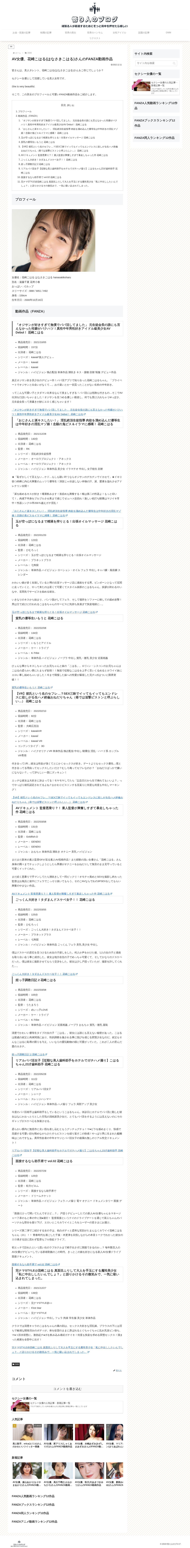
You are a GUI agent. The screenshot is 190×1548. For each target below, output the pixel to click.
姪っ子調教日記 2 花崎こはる (35, 164)
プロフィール (25, 111)
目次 (63, 105)
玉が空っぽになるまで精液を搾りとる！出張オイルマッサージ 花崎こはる (58, 137)
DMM (17, 1364)
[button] (118, 1436)
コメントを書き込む (67, 1389)
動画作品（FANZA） (28, 116)
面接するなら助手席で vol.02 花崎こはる (41, 177)
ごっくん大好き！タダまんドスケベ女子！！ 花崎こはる (49, 159)
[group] (27, 1437)
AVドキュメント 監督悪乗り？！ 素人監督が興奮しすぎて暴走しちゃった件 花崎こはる (64, 155)
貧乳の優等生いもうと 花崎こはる (38, 142)
